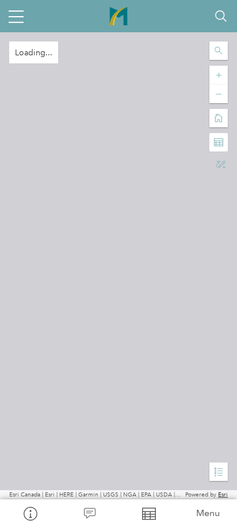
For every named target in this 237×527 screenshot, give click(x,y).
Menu (208, 512)
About (29, 513)
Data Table (148, 513)
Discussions (88, 513)
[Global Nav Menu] (16, 16)
